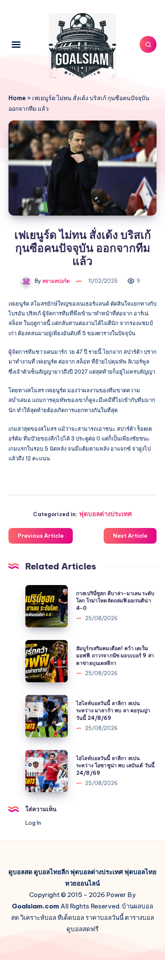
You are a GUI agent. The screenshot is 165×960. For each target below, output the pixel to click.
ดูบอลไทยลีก (51, 872)
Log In (33, 822)
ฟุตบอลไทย (140, 872)
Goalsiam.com (35, 906)
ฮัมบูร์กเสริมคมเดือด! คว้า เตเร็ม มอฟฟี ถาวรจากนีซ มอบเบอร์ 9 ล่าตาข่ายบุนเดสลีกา (115, 655)
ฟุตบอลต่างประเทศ (105, 514)
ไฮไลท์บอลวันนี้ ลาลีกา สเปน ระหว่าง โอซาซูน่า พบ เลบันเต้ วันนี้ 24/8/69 (115, 765)
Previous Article (40, 535)
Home (17, 98)
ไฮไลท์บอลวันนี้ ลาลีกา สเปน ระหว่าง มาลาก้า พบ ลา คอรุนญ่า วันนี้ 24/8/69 (113, 710)
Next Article (130, 535)
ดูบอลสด (20, 872)
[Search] (148, 44)
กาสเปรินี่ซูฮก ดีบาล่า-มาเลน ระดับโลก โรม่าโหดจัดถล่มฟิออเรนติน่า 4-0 (115, 600)
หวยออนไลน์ (82, 883)
